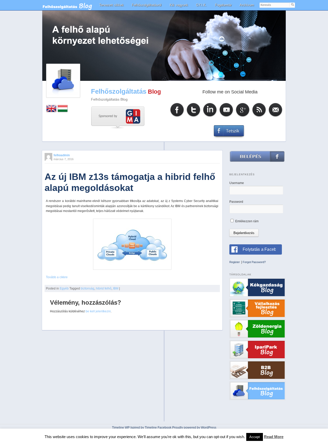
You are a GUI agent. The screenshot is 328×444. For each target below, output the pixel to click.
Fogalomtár (223, 5)
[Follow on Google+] (242, 117)
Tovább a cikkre (57, 277)
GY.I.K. (201, 5)
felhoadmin (62, 155)
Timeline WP (121, 427)
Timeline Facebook (158, 427)
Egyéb (64, 288)
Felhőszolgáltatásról (146, 5)
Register (234, 262)
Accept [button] (254, 437)
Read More (273, 437)
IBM (115, 288)
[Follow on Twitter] (193, 117)
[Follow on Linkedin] (210, 117)
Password (236, 202)
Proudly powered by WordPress (194, 427)
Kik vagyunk (179, 5)
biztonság (87, 288)
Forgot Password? (254, 262)
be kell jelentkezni (98, 311)
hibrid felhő (103, 288)
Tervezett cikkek (111, 5)
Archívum (247, 5)
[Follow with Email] (275, 117)
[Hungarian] (63, 111)
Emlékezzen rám (246, 221)
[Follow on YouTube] (226, 117)
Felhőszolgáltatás (118, 91)
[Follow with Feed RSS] (259, 117)
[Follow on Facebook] (177, 117)
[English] (51, 111)
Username (236, 183)
